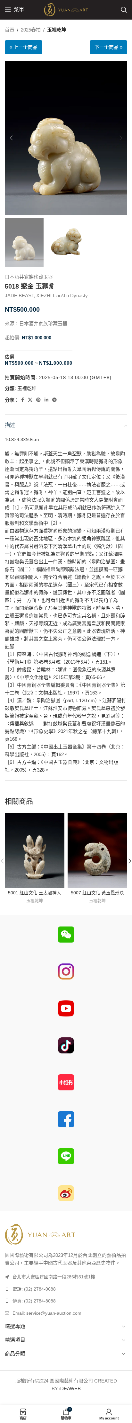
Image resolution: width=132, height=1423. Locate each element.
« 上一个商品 (23, 47)
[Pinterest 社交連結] (38, 400)
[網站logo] (66, 9)
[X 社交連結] (30, 400)
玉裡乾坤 (56, 29)
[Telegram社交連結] (54, 400)
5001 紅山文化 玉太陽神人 (34, 892)
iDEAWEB (70, 1388)
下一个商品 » (108, 47)
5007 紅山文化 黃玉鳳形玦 (97, 892)
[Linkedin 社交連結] (46, 400)
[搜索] (124, 9)
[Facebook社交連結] (22, 400)
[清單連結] (66, 1289)
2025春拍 (31, 29)
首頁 (9, 29)
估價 (9, 356)
